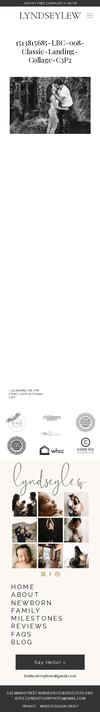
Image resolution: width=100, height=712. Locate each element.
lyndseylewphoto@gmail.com (56, 698)
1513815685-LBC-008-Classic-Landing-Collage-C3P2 (26, 394)
